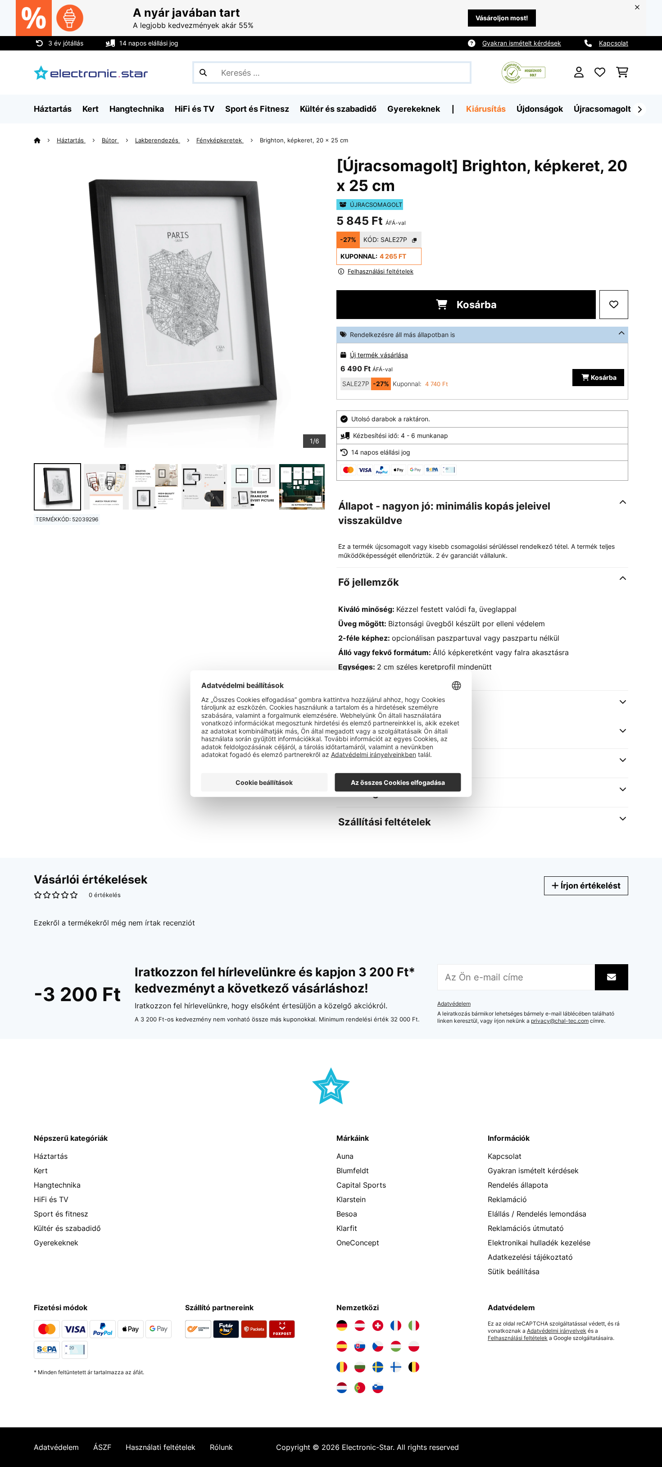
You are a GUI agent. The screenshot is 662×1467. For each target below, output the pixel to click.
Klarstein (351, 1199)
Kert (41, 1170)
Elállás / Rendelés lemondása (537, 1213)
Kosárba (475, 304)
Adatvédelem (454, 1004)
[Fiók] (579, 72)
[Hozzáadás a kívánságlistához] (613, 304)
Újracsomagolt (602, 109)
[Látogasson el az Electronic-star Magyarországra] (395, 1346)
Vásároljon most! (502, 18)
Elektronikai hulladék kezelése (539, 1242)
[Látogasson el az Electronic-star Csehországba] (377, 1346)
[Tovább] (639, 109)
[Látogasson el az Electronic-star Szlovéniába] (377, 1387)
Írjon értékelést (590, 885)
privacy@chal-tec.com (560, 1021)
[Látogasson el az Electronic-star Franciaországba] (395, 1325)
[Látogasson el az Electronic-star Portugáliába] (359, 1387)
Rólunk (221, 1447)
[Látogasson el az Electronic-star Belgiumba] (413, 1367)
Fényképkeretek (220, 140)
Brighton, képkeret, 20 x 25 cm (304, 140)
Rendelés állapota (518, 1184)
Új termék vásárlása (379, 355)
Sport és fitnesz (61, 1213)
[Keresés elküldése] (203, 72)
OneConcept (357, 1242)
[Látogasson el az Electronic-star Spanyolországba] (341, 1346)
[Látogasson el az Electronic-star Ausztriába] (359, 1325)
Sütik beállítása (514, 1271)
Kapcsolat (613, 43)
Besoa (346, 1213)
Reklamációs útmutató (526, 1228)
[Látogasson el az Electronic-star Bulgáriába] (359, 1367)
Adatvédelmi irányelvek (556, 1331)
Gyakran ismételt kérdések (521, 43)
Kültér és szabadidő (67, 1228)
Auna (345, 1156)
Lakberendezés (157, 140)
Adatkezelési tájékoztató (530, 1257)
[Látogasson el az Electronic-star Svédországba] (377, 1367)
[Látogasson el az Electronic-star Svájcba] (377, 1325)
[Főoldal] (45, 140)
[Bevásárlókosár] (622, 72)
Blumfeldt (352, 1170)
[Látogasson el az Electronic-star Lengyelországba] (413, 1346)
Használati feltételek (160, 1447)
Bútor (110, 140)
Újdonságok (540, 109)
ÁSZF (102, 1447)
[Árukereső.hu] (523, 71)
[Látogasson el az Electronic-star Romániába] (341, 1367)
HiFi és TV (51, 1199)
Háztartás (71, 140)
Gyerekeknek (56, 1242)
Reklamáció (507, 1199)
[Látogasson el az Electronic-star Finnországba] (395, 1367)
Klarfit (346, 1228)
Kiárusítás (486, 109)
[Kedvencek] (599, 72)
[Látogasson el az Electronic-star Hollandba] (341, 1387)
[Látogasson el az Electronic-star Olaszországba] (413, 1325)
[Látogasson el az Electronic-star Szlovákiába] (359, 1346)
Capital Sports (361, 1184)
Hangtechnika (57, 1184)
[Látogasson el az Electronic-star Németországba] (341, 1325)
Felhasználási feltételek (518, 1338)
